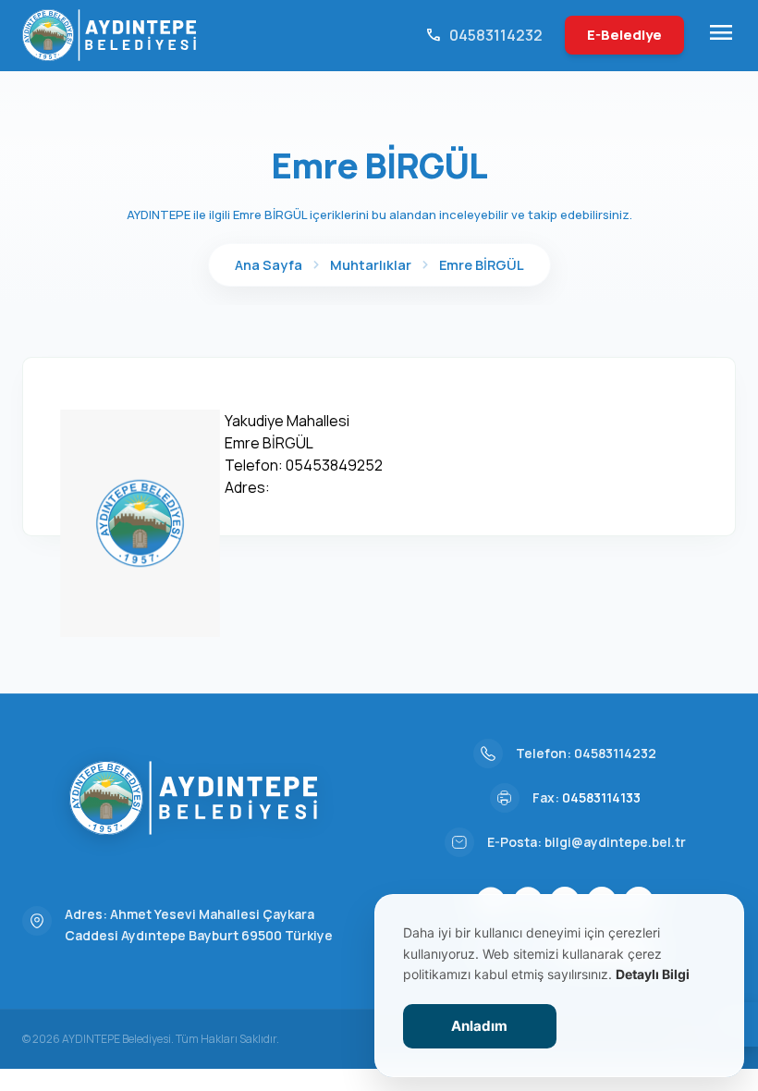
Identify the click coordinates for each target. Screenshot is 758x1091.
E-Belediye (624, 34)
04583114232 (615, 753)
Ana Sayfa (268, 265)
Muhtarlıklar (370, 265)
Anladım (479, 1026)
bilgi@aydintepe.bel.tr (615, 842)
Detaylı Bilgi (653, 974)
